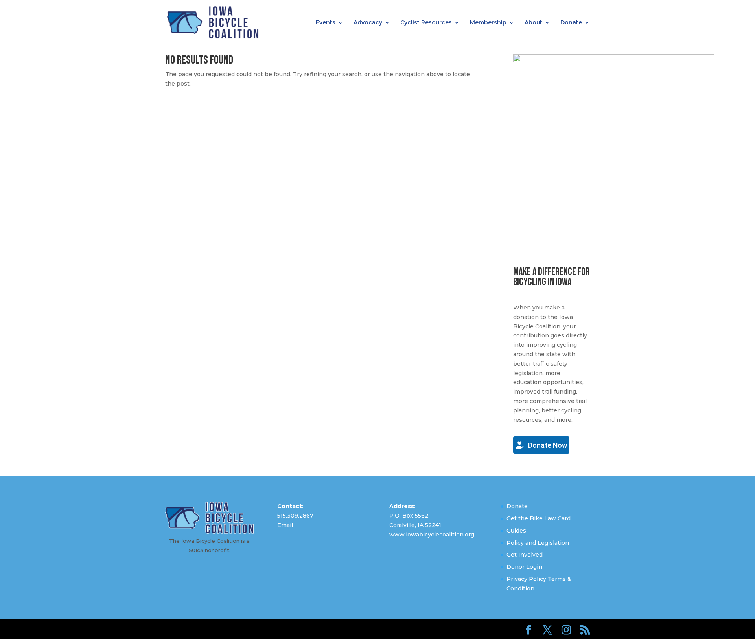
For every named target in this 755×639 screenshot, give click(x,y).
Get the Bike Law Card (538, 518)
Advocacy (368, 23)
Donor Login (524, 566)
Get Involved (524, 554)
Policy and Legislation (537, 542)
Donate (571, 23)
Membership (488, 23)
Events (325, 23)
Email (285, 525)
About (533, 23)
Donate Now (547, 445)
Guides (516, 530)
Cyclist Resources (426, 23)
